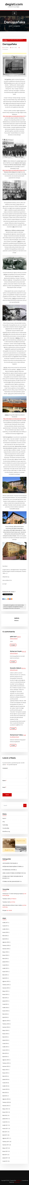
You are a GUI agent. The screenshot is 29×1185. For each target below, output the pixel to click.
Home (10, 26)
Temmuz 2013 (5, 1063)
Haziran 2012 (5, 1105)
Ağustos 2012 (5, 1099)
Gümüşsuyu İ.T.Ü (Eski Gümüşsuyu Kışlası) (12, 893)
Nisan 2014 (5, 1033)
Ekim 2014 (4, 1014)
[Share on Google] (10, 599)
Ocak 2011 (4, 1161)
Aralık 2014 (5, 1007)
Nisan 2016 (5, 955)
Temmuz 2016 (5, 945)
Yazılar (5, 825)
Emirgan (4, 910)
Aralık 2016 (5, 929)
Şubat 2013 (5, 1079)
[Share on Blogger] (8, 599)
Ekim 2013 (4, 1053)
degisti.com (14, 4)
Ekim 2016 (4, 935)
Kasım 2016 (5, 932)
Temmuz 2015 (5, 984)
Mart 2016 (4, 958)
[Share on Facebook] (3, 599)
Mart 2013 (4, 1076)
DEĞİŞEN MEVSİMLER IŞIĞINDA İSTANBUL (12, 866)
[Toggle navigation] (14, 13)
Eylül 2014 (4, 1017)
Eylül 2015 (4, 978)
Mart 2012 (4, 1115)
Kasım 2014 (5, 1011)
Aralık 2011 (5, 1125)
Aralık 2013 (5, 1046)
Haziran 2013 (5, 1066)
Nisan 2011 (5, 1151)
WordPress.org (6, 831)
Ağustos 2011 (5, 1138)
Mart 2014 (4, 1037)
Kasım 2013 (5, 1050)
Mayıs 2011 (5, 1148)
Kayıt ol (4, 818)
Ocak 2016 (4, 965)
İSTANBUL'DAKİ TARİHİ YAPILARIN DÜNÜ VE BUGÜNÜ (13, 40)
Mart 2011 (4, 1154)
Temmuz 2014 (5, 1024)
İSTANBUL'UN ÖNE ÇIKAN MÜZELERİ (10, 881)
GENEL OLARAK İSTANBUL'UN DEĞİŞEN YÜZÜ (13, 873)
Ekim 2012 (4, 1092)
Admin (6, 47)
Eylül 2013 (4, 1056)
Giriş (3, 821)
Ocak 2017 (4, 926)
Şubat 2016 (5, 961)
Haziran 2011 (5, 1145)
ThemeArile (17, 1182)
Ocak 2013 (4, 1082)
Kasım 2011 (5, 1128)
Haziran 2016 (5, 948)
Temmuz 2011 (5, 1141)
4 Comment (5, 49)
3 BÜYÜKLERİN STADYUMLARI (9, 863)
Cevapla (13, 645)
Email (4, 787)
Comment (5, 768)
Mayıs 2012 (5, 1109)
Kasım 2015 (5, 971)
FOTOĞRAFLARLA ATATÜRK (8, 869)
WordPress (18, 1180)
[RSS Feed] (11, 599)
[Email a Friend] (6, 599)
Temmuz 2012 (5, 1102)
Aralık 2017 (5, 922)
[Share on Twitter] (4, 599)
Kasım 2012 (5, 1089)
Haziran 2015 (5, 988)
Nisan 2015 (5, 994)
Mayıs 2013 (5, 1069)
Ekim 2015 (4, 975)
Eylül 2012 (4, 1095)
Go (25, 805)
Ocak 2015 (4, 1004)
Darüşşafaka (17, 26)
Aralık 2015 (5, 968)
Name (4, 780)
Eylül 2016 (4, 939)
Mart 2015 (4, 997)
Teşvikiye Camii (6, 898)
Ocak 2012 (4, 1122)
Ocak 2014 (4, 1043)
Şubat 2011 (5, 1158)
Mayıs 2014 (5, 1030)
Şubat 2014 (5, 1040)
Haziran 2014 (5, 1027)
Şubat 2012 (5, 1118)
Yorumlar (5, 828)
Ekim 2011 (4, 1131)
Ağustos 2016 (5, 942)
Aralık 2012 (5, 1086)
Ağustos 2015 (5, 981)
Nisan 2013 (5, 1073)
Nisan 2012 (5, 1112)
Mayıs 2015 (5, 991)
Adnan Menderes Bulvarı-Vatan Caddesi (12, 905)
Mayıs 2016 (5, 952)
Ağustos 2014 (5, 1020)
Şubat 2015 (5, 1001)
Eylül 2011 (4, 1135)
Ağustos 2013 (5, 1060)
